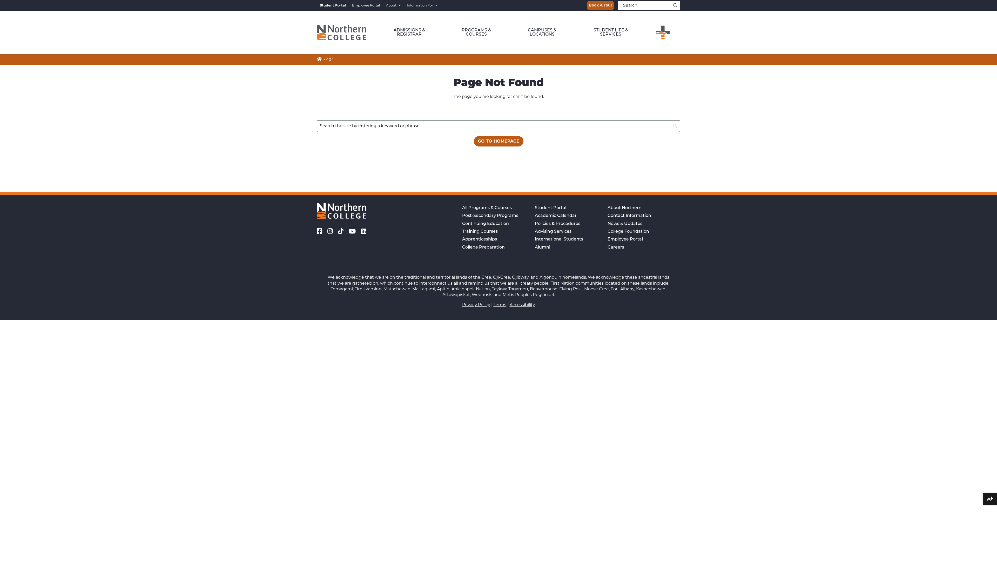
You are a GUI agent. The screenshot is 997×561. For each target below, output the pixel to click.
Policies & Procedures (557, 224)
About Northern (625, 208)
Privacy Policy (476, 304)
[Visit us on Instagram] (330, 231)
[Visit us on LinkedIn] (363, 231)
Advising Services (553, 232)
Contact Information (629, 216)
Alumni (542, 247)
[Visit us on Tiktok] (340, 231)
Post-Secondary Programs (490, 216)
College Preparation (483, 247)
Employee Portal (366, 5)
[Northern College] (341, 32)
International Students (559, 239)
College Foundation (628, 232)
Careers (616, 247)
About (391, 5)
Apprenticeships (479, 239)
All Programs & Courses (487, 208)
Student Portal (550, 208)
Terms (500, 304)
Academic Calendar (556, 216)
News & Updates (625, 224)
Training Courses (480, 232)
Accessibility (522, 304)
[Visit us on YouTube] (352, 231)
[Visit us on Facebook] (319, 231)
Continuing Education (485, 224)
